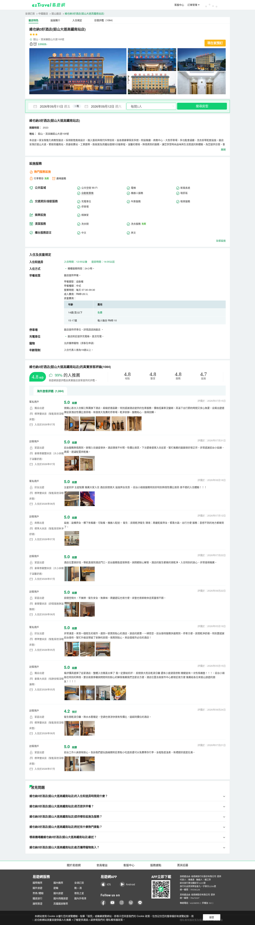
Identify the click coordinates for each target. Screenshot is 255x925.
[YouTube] (112, 902)
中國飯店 (43, 13)
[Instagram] (121, 902)
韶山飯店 (56, 13)
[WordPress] (131, 902)
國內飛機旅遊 (60, 898)
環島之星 (79, 893)
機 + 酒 (78, 888)
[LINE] (140, 902)
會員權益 (102, 865)
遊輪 (55, 888)
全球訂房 (30, 13)
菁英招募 (182, 865)
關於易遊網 (74, 865)
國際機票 (37, 882)
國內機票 (58, 882)
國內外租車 (80, 898)
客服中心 (179, 4)
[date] (52, 106)
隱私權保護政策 (114, 919)
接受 (211, 917)
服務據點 (155, 865)
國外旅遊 (37, 888)
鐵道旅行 (37, 898)
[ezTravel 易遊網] (48, 5)
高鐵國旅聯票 (60, 903)
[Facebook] (103, 902)
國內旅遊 (58, 893)
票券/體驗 (38, 893)
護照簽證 (37, 903)
